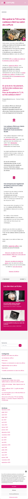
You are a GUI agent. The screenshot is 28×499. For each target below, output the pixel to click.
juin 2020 (4, 437)
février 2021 (5, 427)
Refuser (14, 490)
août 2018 (4, 447)
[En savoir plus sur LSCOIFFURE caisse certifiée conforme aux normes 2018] (14, 296)
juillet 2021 (4, 417)
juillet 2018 (4, 450)
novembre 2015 (6, 460)
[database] (14, 177)
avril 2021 (4, 422)
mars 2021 (4, 425)
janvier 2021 (5, 429)
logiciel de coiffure (13, 65)
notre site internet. (17, 266)
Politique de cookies (13, 497)
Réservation (5, 368)
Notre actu (4, 360)
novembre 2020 (6, 434)
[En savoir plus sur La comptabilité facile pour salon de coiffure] (14, 315)
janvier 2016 (5, 457)
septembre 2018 (6, 445)
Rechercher (4, 343)
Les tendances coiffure (8, 358)
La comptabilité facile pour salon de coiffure (13, 323)
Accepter (14, 486)
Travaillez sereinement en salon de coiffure (13, 370)
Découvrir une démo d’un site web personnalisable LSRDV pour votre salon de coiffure (14, 254)
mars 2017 (4, 455)
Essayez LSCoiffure (14, 271)
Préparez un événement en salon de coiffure (13, 363)
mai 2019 (4, 442)
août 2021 (4, 414)
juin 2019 (4, 440)
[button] (26, 471)
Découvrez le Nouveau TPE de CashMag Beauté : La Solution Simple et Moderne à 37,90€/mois (12, 398)
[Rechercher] (20, 345)
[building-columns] (14, 120)
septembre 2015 (6, 462)
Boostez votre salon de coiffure (10, 355)
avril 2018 (4, 452)
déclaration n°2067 (10, 139)
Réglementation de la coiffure (9, 306)
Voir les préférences (14, 494)
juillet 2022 (4, 412)
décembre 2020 (6, 432)
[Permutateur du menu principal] (25, 2)
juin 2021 (4, 419)
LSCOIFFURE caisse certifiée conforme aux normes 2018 (11, 303)
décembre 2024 (6, 409)
